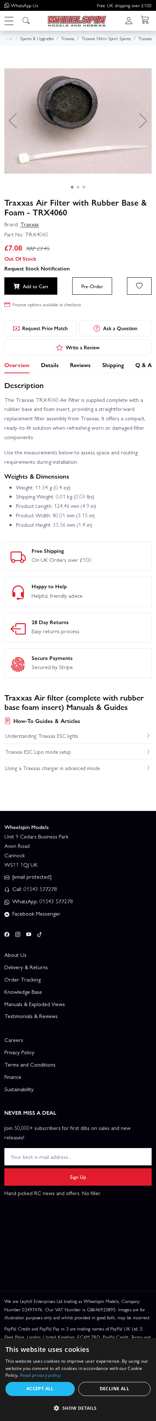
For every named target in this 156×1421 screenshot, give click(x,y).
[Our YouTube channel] (28, 933)
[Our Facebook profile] (6, 933)
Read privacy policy (40, 1375)
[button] (8, 20)
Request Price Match (45, 328)
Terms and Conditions (30, 1064)
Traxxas (29, 224)
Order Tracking (22, 979)
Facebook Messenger (36, 913)
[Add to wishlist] (139, 286)
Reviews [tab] (80, 365)
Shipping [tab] (113, 365)
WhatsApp (24, 5)
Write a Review (83, 347)
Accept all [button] (40, 1389)
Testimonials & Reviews (31, 1016)
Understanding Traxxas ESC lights (41, 735)
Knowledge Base (23, 992)
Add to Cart (35, 286)
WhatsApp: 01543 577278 (42, 901)
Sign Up (78, 1176)
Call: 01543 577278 (34, 889)
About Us (15, 955)
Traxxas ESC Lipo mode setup (38, 751)
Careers (13, 1040)
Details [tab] (50, 365)
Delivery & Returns (26, 967)
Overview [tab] (16, 365)
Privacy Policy (19, 1052)
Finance (12, 1077)
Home (7, 38)
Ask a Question (120, 328)
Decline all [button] (114, 1389)
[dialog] (78, 1379)
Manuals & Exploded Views (34, 1004)
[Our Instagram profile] (17, 933)
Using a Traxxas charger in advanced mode (52, 768)
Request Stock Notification (37, 268)
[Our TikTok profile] (39, 933)
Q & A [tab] (143, 365)
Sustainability (19, 1089)
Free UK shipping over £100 (124, 5)
